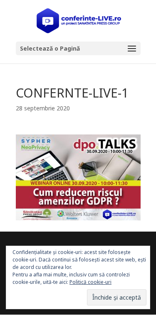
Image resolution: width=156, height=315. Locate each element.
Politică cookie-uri (90, 282)
